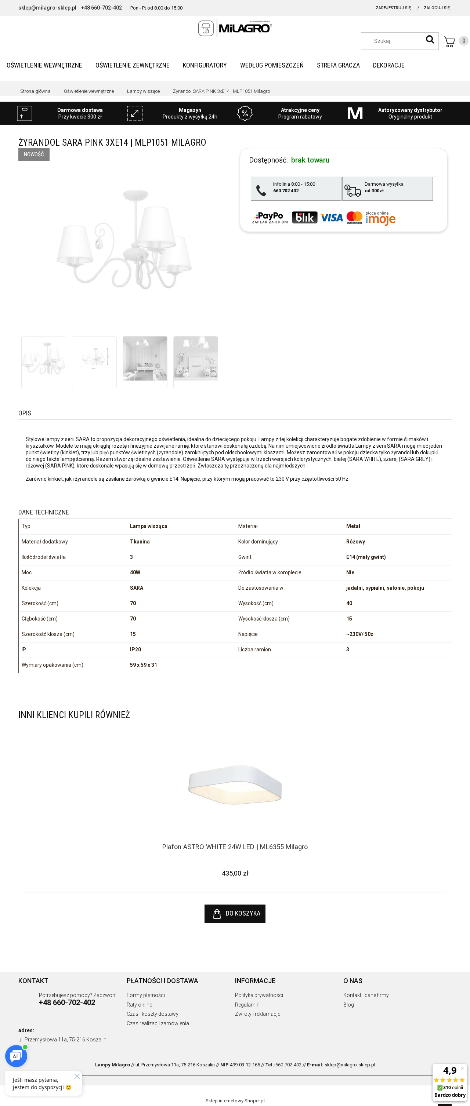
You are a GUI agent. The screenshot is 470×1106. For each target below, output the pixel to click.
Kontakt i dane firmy (366, 995)
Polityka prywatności (259, 995)
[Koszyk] (456, 41)
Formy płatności (146, 995)
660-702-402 (288, 1064)
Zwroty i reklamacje (257, 1014)
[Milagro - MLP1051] (44, 358)
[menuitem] (44, 65)
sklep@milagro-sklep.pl (47, 8)
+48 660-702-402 (101, 8)
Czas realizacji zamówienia (158, 1023)
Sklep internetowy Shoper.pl (235, 1100)
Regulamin (247, 1005)
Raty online (139, 1005)
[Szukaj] (430, 39)
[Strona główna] (235, 28)
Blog (348, 1005)
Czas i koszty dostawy (152, 1014)
